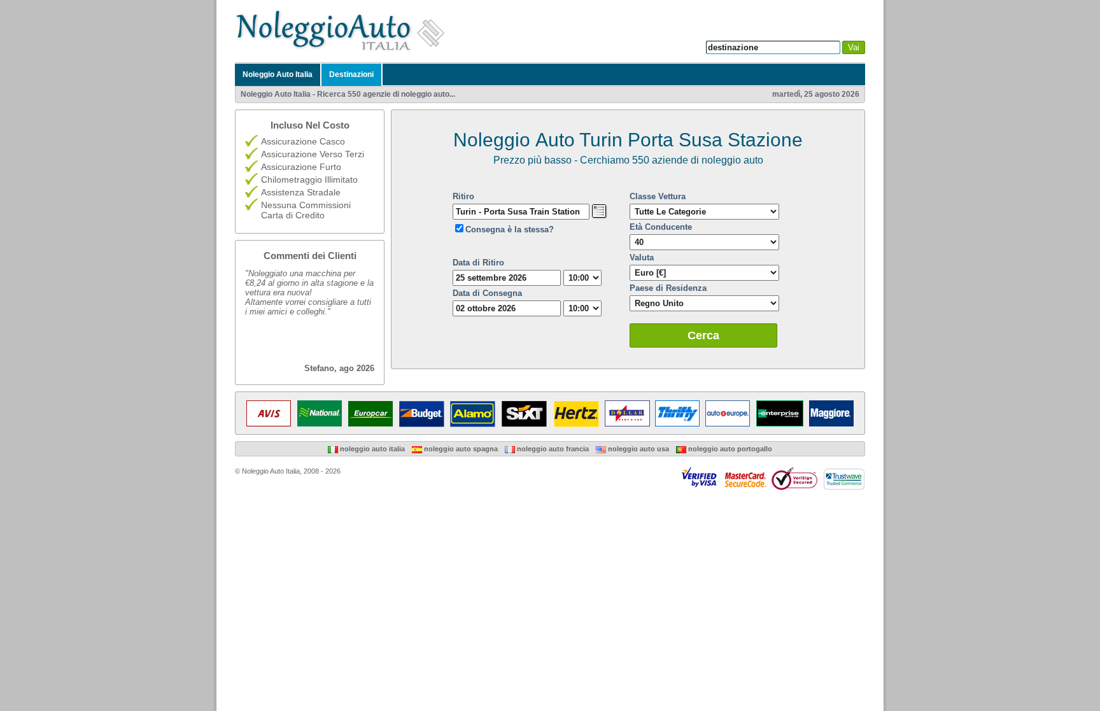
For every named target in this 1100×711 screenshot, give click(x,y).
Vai (853, 47)
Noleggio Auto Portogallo (729, 449)
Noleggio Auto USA (637, 449)
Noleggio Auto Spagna (460, 449)
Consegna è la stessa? (509, 229)
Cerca (703, 335)
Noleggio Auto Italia (278, 74)
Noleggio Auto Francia (552, 449)
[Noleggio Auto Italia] (344, 50)
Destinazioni (351, 74)
